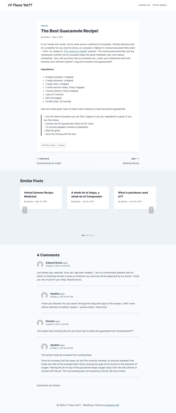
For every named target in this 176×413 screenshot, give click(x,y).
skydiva (47, 37)
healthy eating (48, 145)
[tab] (82, 235)
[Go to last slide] (24, 209)
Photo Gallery (160, 5)
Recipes (44, 26)
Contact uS (144, 5)
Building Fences (131, 161)
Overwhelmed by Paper (49, 161)
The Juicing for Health (75, 51)
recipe (61, 145)
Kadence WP (112, 405)
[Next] (151, 209)
